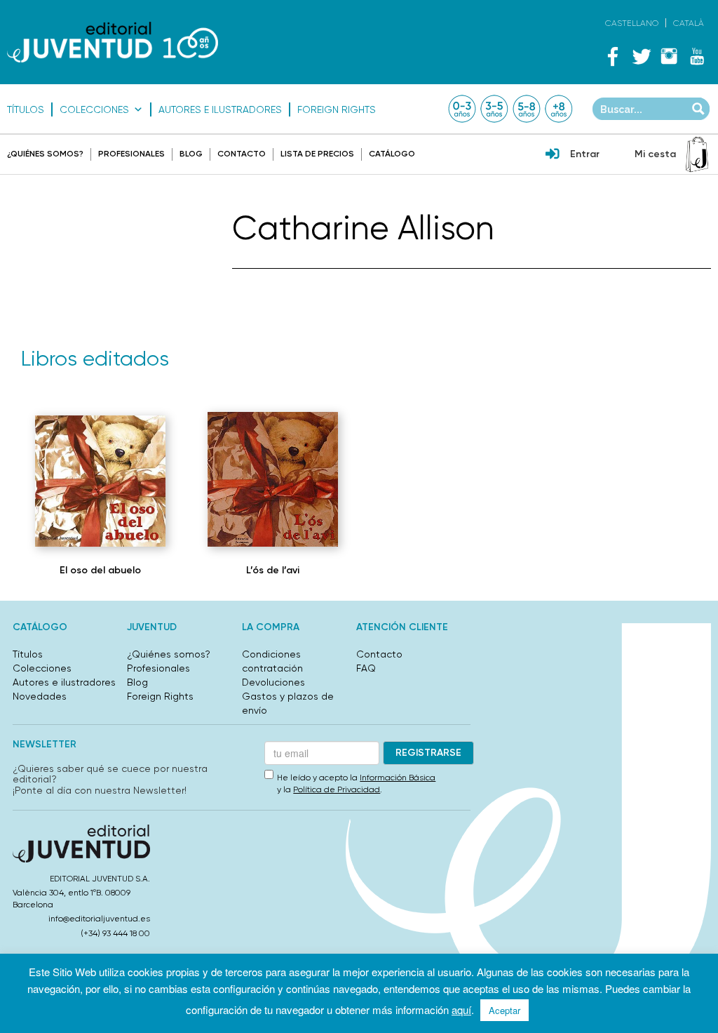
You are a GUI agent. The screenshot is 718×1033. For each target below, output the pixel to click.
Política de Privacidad (336, 789)
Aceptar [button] (504, 1010)
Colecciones (94, 109)
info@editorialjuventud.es (99, 919)
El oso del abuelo (100, 570)
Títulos (25, 109)
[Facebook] (613, 56)
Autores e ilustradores (220, 109)
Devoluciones (273, 682)
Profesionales (131, 154)
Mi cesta (655, 154)
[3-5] (494, 109)
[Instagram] (669, 56)
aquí (461, 1009)
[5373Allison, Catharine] (100, 481)
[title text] (112, 42)
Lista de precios (317, 154)
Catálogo (392, 154)
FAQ (366, 668)
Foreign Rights (336, 109)
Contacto (241, 154)
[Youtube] (697, 56)
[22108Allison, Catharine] (273, 479)
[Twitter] (641, 56)
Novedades (40, 696)
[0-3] (462, 109)
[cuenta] (553, 155)
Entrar (585, 154)
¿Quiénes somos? (45, 154)
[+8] (559, 109)
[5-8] (526, 109)
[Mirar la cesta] (697, 154)
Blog (191, 154)
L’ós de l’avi (272, 570)
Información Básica (397, 777)
